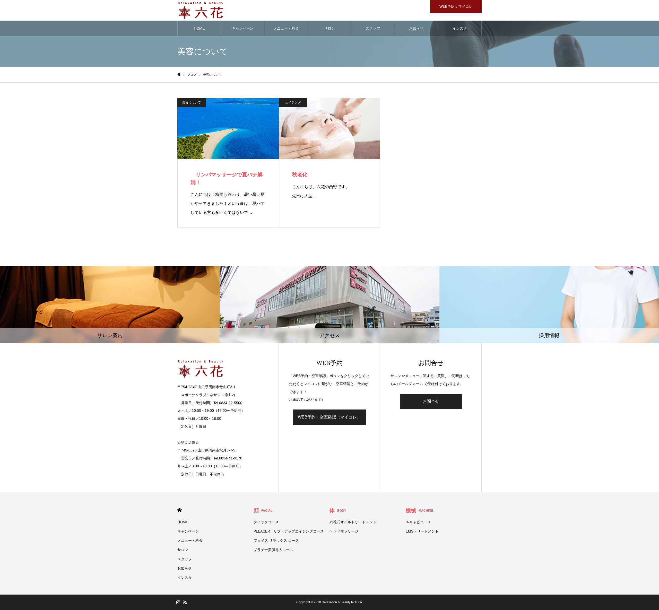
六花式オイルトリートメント (353, 522)
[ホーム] (178, 74)
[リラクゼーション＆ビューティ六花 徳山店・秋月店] (200, 10)
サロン (329, 28)
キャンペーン (243, 28)
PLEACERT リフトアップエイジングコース (289, 531)
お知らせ (416, 28)
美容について (191, 102)
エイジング (293, 102)
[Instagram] (178, 602)
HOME (199, 28)
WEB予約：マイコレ (456, 6)
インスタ (460, 28)
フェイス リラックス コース (276, 540)
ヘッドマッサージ (344, 531)
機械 (419, 510)
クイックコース (266, 522)
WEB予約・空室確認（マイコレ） (329, 417)
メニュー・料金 (286, 28)
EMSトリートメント (422, 531)
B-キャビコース (418, 522)
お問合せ (431, 401)
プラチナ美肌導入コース (273, 550)
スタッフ (373, 28)
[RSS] (185, 602)
